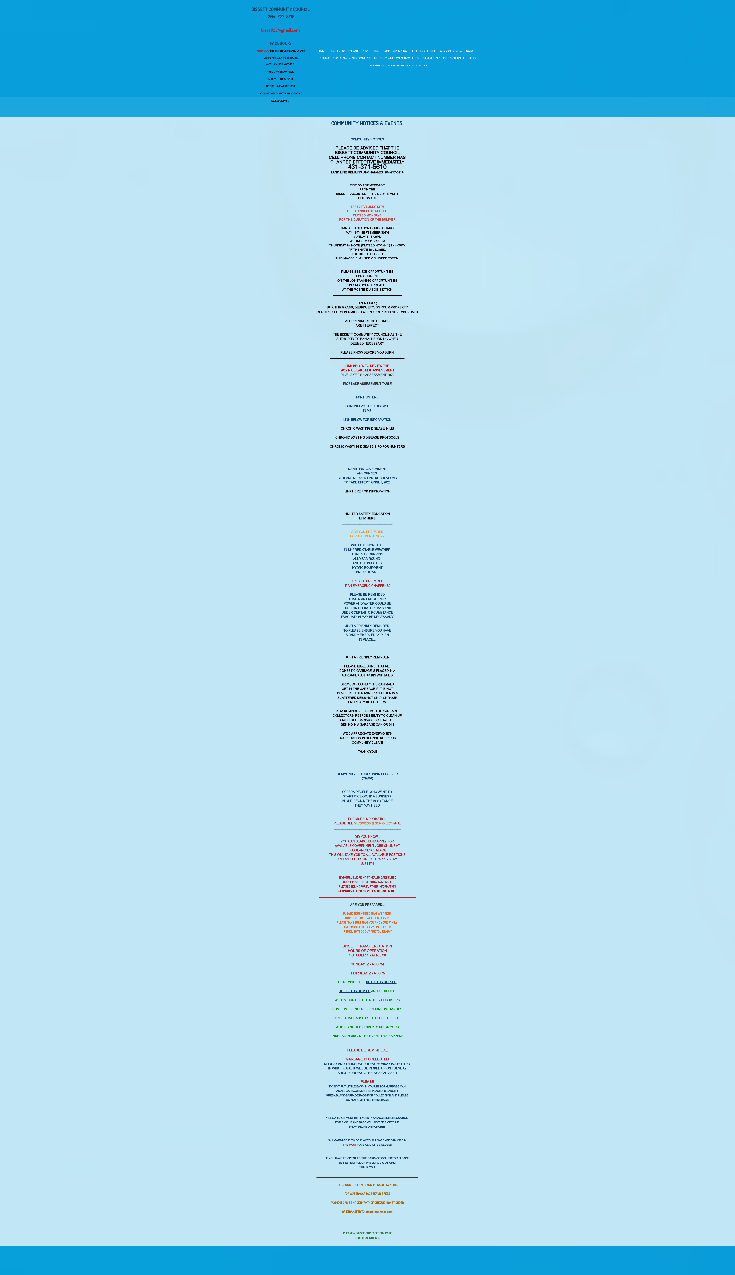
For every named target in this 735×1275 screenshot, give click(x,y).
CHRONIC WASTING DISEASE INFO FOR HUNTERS (367, 446)
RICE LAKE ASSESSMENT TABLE (367, 383)
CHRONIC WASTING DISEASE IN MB (367, 428)
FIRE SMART (367, 198)
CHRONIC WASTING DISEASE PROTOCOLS (367, 437)
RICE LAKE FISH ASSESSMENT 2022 (367, 375)
